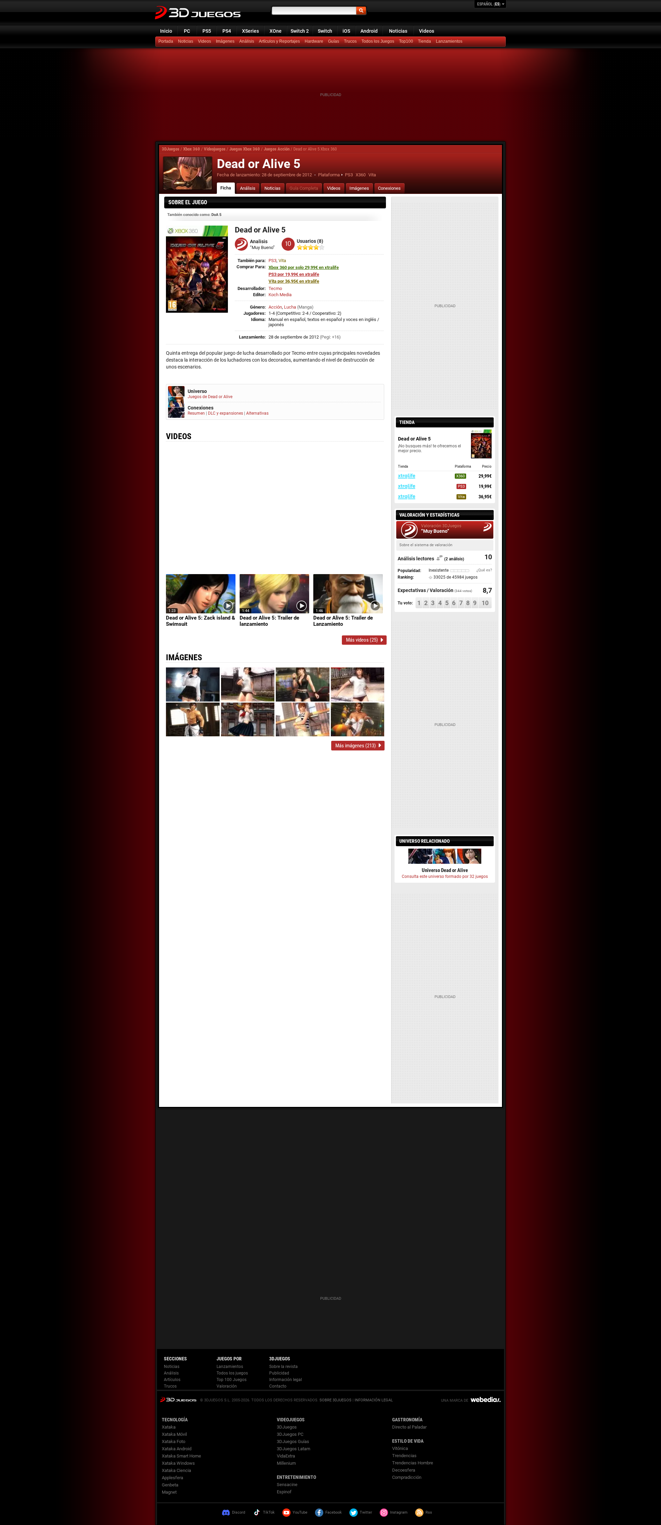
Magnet (169, 1492)
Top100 (406, 41)
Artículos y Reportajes (279, 41)
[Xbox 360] (425, 42)
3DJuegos (170, 149)
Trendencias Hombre (412, 1462)
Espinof (284, 1491)
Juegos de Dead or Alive (210, 396)
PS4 (226, 31)
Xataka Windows (178, 1463)
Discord (238, 1512)
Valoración (227, 1386)
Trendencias (404, 1455)
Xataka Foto (173, 1441)
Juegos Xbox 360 (244, 149)
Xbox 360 (191, 149)
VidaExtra (286, 1456)
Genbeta (170, 1484)
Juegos (178, 1399)
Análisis (246, 41)
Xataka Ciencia (176, 1470)
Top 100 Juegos (231, 1379)
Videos (426, 31)
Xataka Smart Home (181, 1456)
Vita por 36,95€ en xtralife (294, 281)
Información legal (285, 1379)
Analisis (258, 241)
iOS (346, 31)
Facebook (333, 1512)
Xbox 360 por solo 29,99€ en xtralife (304, 267)
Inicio (166, 31)
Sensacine (287, 1484)
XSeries (250, 31)
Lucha (290, 307)
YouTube (300, 1512)
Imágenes (225, 41)
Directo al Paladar (409, 1427)
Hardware (314, 41)
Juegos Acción (277, 149)
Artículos (172, 1379)
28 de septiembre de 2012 (287, 174)
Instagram (399, 1512)
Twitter (366, 1512)
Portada (165, 41)
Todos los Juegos (377, 41)
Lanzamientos (449, 41)
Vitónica (400, 1448)
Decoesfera (403, 1470)
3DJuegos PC (290, 1434)
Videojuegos (214, 149)
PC (187, 31)
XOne (276, 31)
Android (369, 31)
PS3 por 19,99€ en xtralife (294, 274)
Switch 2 (300, 31)
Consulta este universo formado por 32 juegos (445, 876)
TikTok (269, 1512)
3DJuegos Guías (293, 1441)
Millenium (286, 1463)
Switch (325, 31)
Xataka (169, 1427)
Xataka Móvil (174, 1434)
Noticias (398, 31)
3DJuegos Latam (293, 1448)
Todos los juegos (232, 1373)
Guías (333, 41)
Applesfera (172, 1477)
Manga (305, 307)
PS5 (206, 31)
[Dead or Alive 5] (187, 173)
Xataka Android (176, 1448)
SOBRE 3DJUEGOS (335, 1400)
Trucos (350, 41)
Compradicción (406, 1477)
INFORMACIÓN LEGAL (374, 1400)
